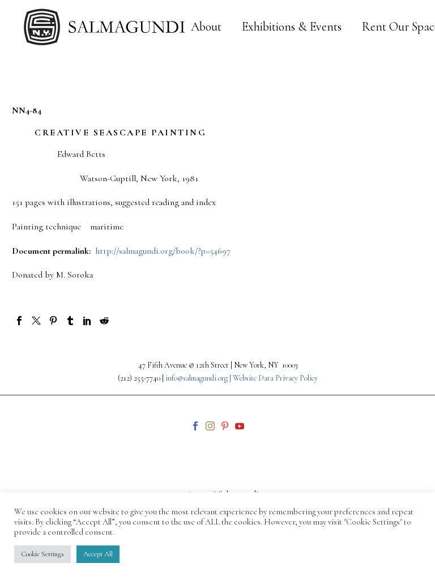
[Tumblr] (70, 320)
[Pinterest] (53, 320)
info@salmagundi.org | (199, 378)
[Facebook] (19, 320)
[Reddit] (104, 320)
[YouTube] (239, 425)
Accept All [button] (98, 553)
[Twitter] (36, 320)
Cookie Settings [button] (42, 553)
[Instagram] (210, 425)
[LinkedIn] (87, 320)
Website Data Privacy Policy (275, 378)
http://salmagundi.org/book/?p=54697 (163, 251)
